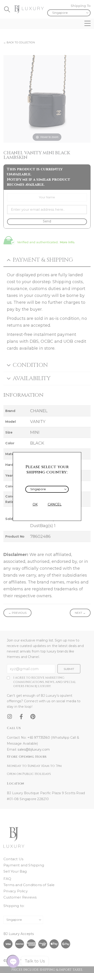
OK (35, 504)
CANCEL (55, 504)
